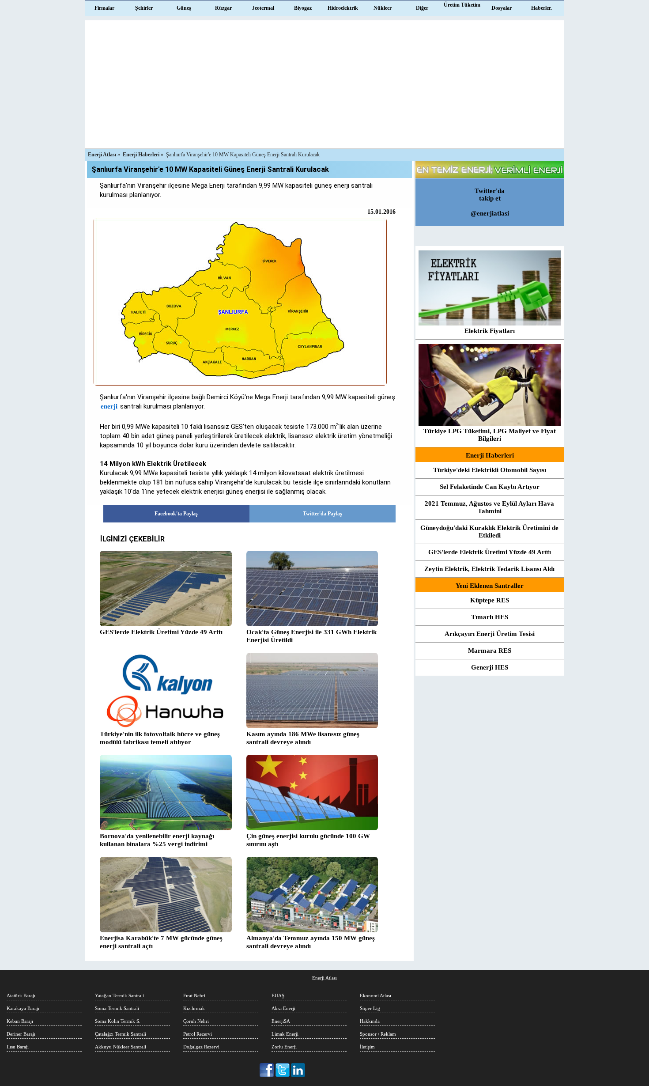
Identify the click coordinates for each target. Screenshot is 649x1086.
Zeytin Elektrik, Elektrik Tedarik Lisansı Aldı (489, 568)
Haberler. (541, 8)
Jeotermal (263, 8)
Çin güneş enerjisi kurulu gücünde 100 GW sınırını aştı (308, 840)
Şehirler (144, 8)
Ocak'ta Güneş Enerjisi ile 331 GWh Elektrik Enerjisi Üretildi (311, 635)
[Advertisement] (324, 82)
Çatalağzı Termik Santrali (120, 1034)
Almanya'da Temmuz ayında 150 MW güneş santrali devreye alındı (310, 942)
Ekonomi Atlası (375, 995)
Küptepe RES (489, 600)
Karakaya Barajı (23, 1008)
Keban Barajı (20, 1021)
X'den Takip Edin (283, 1070)
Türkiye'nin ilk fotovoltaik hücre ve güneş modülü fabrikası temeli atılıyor (160, 737)
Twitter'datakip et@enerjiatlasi (490, 202)
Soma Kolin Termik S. (117, 1021)
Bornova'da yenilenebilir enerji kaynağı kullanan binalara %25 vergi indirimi (157, 840)
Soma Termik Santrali (117, 1008)
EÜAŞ (278, 995)
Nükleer (383, 8)
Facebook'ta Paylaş (176, 514)
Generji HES (489, 667)
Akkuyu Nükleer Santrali (120, 1046)
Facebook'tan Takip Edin (267, 1070)
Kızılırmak (194, 1008)
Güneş (184, 8)
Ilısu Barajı (18, 1046)
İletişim (367, 1046)
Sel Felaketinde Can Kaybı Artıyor (490, 486)
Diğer (422, 8)
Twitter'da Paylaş (322, 514)
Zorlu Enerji (284, 1046)
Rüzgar (223, 8)
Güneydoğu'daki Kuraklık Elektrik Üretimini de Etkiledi (489, 531)
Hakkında (370, 1021)
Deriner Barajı (21, 1034)
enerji (109, 406)
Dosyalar (501, 8)
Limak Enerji (285, 1034)
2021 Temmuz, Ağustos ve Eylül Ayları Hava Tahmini (489, 507)
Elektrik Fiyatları (489, 330)
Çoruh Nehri (196, 1021)
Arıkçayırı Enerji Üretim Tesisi (490, 633)
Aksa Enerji (283, 1008)
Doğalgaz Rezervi (201, 1046)
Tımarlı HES (489, 617)
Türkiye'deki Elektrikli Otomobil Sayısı (489, 469)
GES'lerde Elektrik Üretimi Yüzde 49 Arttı (489, 552)
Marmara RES (489, 650)
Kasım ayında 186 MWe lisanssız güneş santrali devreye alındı (302, 737)
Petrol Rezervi (197, 1034)
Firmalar (104, 8)
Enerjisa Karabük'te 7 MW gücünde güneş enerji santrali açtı (161, 942)
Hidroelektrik (343, 8)
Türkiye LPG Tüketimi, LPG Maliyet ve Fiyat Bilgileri (489, 435)
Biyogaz (303, 8)
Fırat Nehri (194, 995)
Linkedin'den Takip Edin (298, 1070)
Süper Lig (370, 1008)
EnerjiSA (281, 1021)
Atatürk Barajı (21, 995)
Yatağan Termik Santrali (119, 995)
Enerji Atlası (324, 977)
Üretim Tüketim (462, 5)
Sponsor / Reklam (378, 1034)
